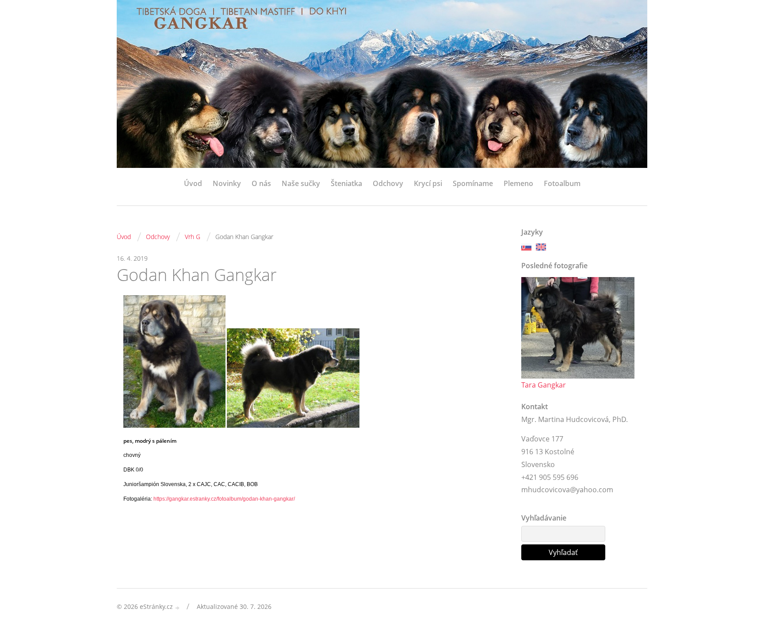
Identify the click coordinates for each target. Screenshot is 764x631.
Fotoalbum (562, 183)
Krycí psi (428, 183)
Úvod (193, 183)
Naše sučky (301, 183)
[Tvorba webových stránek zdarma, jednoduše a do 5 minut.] (178, 607)
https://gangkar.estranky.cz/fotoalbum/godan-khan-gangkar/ (224, 499)
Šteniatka (346, 183)
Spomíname (473, 183)
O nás (261, 183)
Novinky (227, 183)
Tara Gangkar (543, 385)
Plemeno (518, 183)
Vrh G (192, 236)
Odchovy (388, 183)
